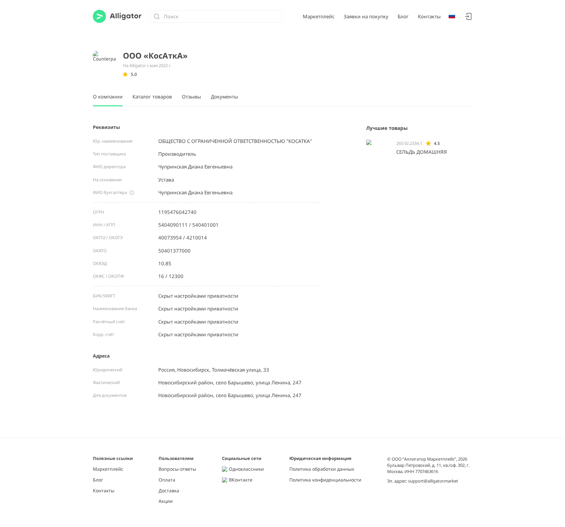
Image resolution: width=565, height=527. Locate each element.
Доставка (169, 491)
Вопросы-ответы (177, 469)
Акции (166, 501)
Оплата (167, 480)
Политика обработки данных (321, 469)
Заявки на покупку (366, 16)
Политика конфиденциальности (325, 480)
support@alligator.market (433, 481)
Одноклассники (246, 469)
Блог (403, 16)
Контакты (429, 16)
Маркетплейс (318, 16)
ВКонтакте (240, 480)
